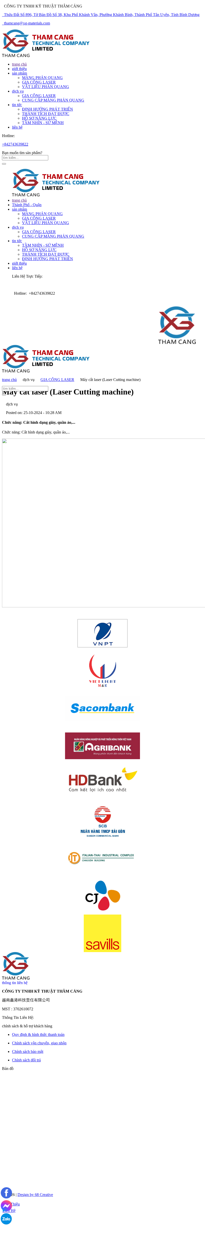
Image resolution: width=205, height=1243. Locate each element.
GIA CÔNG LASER (39, 82)
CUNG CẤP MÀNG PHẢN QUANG (53, 100)
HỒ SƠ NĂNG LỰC (39, 118)
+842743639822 (15, 144)
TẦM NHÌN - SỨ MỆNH (43, 123)
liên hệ (17, 268)
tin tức (17, 241)
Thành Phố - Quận (27, 205)
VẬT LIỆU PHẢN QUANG (45, 87)
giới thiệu (19, 263)
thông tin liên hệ (15, 983)
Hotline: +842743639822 (33, 293)
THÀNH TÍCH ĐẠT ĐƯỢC (45, 114)
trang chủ (19, 200)
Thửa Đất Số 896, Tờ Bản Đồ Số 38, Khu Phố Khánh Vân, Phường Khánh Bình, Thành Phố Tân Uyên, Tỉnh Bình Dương (101, 15)
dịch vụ (18, 227)
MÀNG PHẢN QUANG (42, 78)
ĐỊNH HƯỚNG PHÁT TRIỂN (47, 109)
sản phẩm (19, 209)
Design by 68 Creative (35, 1194)
